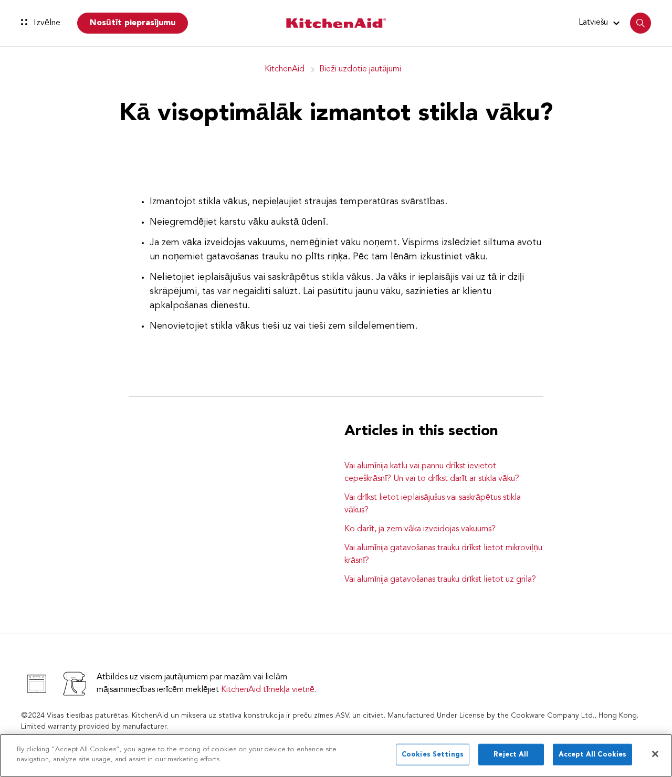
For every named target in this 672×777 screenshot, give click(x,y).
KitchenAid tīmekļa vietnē (267, 690)
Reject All (511, 754)
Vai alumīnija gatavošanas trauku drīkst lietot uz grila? (440, 579)
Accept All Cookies (592, 754)
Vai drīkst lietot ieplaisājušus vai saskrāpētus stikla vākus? (432, 504)
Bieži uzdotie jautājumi (360, 69)
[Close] (655, 753)
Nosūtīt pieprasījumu (132, 23)
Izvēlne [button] (46, 23)
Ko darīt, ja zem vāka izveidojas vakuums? (420, 529)
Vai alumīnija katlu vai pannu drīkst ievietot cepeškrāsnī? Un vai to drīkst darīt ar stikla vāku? (431, 472)
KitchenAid (284, 69)
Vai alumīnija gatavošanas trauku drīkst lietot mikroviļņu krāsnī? (443, 554)
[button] (601, 22)
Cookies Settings (433, 754)
